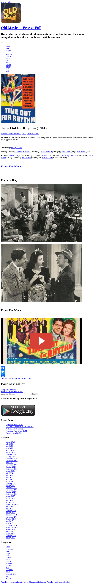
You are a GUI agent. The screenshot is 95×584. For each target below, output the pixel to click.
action (8, 63)
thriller (8, 52)
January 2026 (10, 456)
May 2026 (9, 448)
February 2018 (11, 536)
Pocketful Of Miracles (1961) (16, 429)
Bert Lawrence (46, 152)
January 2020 (10, 513)
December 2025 (11, 459)
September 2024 (11, 469)
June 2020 (9, 509)
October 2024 (11, 467)
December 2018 (11, 525)
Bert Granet (66, 152)
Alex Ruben (81, 152)
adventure (9, 54)
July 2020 (9, 506)
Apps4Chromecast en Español (12, 582)
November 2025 (11, 461)
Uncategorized (19, 378)
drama (8, 46)
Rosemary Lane (67, 156)
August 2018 (10, 529)
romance (9, 50)
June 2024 (9, 475)
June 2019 (9, 521)
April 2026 (10, 450)
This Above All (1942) (14, 433)
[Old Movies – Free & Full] (11, 22)
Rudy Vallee (13, 156)
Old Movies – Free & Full (21, 28)
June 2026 (9, 446)
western (8, 65)
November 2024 (11, 465)
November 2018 (11, 527)
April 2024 (10, 479)
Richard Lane (47, 158)
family (8, 71)
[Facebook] (47, 368)
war (7, 60)
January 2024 (10, 486)
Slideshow (9, 570)
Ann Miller (44, 156)
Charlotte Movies (33, 134)
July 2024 (9, 473)
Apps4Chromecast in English (35, 582)
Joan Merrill (26, 158)
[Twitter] (47, 372)
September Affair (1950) (14, 425)
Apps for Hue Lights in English (58, 582)
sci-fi (7, 69)
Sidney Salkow (16, 148)
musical (8, 56)
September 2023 (11, 494)
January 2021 (10, 502)
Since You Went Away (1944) (16, 431)
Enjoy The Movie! (11, 166)
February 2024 (11, 484)
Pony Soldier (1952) (8, 390)
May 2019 (9, 523)
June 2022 (9, 500)
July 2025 (9, 463)
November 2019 (11, 517)
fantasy (8, 67)
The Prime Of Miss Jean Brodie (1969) (20, 427)
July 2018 (9, 531)
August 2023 (10, 496)
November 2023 (11, 490)
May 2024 (9, 477)
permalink (28, 378)
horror (8, 58)
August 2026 (10, 442)
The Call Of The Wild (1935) (12, 392)
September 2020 (11, 504)
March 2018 (10, 534)
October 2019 (11, 519)
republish (9, 563)
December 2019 (11, 515)
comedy (8, 48)
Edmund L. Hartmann (22, 152)
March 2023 (10, 498)
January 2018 (10, 538)
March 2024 (10, 481)
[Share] (47, 375)
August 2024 (10, 471)
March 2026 (10, 452)
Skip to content (6, 2)
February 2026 (11, 454)
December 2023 (11, 488)
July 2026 (9, 444)
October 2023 (11, 492)
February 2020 (11, 511)
